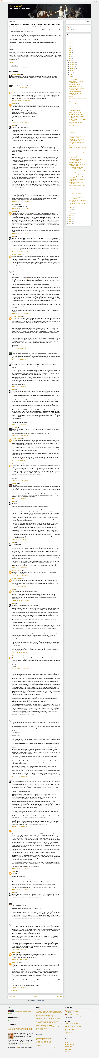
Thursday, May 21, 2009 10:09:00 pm (20, 233)
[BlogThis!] (13, 66)
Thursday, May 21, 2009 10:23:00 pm (20, 267)
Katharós (14, 427)
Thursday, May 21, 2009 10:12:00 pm (20, 251)
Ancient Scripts (68, 1025)
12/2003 (26, 1028)
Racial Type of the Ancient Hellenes (44, 1025)
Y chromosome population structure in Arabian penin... (77, 102)
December (72, 62)
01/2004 (30, 1028)
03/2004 (14, 1029)
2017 (69, 44)
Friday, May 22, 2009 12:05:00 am (20, 348)
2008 (69, 215)
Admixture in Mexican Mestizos (76, 129)
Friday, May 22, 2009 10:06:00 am (20, 435)
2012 (69, 54)
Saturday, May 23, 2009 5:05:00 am (20, 652)
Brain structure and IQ (74, 84)
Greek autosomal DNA (41, 1031)
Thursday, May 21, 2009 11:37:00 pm (20, 313)
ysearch (66, 1035)
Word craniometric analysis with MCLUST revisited (47, 1014)
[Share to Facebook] (15, 66)
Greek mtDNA (39, 1029)
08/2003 (9, 1028)
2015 (69, 48)
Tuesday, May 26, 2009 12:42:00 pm (20, 716)
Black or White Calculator (42, 1044)
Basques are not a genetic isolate (77, 174)
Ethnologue (67, 1027)
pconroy (14, 483)
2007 (69, 217)
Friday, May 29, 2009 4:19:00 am (19, 949)
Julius (13, 871)
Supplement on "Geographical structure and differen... (76, 192)
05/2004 (22, 1029)
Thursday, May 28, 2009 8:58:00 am (20, 889)
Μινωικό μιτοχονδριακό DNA (72, 1011)
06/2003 (26, 1027)
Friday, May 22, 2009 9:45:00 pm (19, 567)
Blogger (52, 1055)
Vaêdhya (67, 1051)
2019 (69, 41)
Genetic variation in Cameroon (76, 150)
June (71, 74)
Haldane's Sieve (68, 1046)
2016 (69, 46)
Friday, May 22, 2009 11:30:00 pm (20, 575)
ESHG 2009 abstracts (74, 145)
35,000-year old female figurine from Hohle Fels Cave (77, 131)
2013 (69, 52)
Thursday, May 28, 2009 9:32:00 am (20, 899)
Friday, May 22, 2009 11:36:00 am (20, 460)
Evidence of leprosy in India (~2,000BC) (75, 94)
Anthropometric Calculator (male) (44, 1041)
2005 (69, 221)
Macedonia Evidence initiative (76, 105)
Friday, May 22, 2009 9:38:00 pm (19, 539)
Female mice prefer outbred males (77, 107)
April (71, 207)
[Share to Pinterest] (17, 66)
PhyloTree (67, 1030)
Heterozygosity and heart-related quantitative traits (77, 89)
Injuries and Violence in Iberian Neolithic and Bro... (76, 143)
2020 (69, 39)
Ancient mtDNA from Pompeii (76, 86)
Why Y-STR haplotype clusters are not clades (46, 1024)
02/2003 (9, 1027)
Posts (70, 27)
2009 (69, 60)
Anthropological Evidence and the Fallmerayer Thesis (48, 1026)
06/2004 (26, 1029)
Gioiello (14, 90)
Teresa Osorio (15, 952)
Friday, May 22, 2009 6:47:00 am (19, 424)
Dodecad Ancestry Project (72, 1014)
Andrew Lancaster (16, 254)
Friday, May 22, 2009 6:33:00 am (19, 386)
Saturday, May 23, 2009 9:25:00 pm (20, 668)
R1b (24, 67)
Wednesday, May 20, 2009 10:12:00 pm (21, 81)
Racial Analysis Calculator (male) (43, 1038)
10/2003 (18, 1028)
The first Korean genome (75, 91)
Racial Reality (68, 1049)
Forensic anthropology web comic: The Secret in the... (77, 198)
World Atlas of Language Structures (73, 1026)
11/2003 (22, 1028)
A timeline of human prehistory (43, 1009)
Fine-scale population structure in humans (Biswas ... (77, 126)
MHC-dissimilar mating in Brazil (76, 96)
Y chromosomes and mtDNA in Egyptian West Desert (76, 160)
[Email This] (11, 66)
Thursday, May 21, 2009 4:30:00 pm (20, 201)
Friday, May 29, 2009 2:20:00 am (19, 920)
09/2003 (14, 1028)
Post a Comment (14, 990)
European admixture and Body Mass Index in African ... (77, 99)
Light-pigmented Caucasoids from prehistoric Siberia (77, 137)
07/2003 (30, 1027)
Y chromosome (29, 67)
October (72, 66)
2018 (69, 42)
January (72, 213)
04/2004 (18, 1029)
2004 (69, 223)
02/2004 (9, 1029)
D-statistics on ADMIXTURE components (75, 1015)
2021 (69, 37)
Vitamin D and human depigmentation (78, 134)
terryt (13, 589)
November (72, 64)
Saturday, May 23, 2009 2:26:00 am (20, 600)
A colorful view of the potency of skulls (45, 1015)
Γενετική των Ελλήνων (71, 1010)
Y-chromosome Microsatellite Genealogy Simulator (48, 1046)
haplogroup (14, 67)
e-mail (17, 1047)
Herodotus (20, 67)
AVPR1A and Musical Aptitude (76, 114)
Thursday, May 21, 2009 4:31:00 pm (20, 208)
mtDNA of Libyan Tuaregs (75, 112)
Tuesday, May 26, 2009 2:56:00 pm (20, 776)
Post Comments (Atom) (38, 1000)
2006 (69, 219)
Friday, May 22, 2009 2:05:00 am (19, 359)
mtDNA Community (69, 1032)
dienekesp (11, 1049)
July (71, 72)
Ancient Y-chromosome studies (72, 1023)
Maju (13, 125)
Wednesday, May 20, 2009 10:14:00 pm (21, 87)
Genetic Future (68, 1042)
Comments (71, 29)
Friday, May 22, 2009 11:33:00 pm (20, 586)
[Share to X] (14, 66)
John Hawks (67, 1048)
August (71, 70)
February (72, 211)
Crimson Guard (16, 74)
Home (35, 996)
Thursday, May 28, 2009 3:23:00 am (20, 868)
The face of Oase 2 (73, 195)
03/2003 (14, 1027)
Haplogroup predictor (70, 1029)
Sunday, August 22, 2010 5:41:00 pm (20, 959)
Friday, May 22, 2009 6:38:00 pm (19, 498)
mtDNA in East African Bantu (75, 162)
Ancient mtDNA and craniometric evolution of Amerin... (76, 82)
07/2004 (30, 1029)
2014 (69, 50)
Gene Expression (69, 1041)
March (71, 209)
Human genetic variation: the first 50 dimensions (47, 1016)
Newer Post (12, 996)
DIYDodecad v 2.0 (40, 1036)
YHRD (66, 1033)
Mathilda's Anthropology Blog (24, 279)
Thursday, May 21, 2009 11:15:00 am (20, 189)
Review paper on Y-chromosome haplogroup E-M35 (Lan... (76, 109)
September (72, 68)
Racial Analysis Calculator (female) (44, 1039)
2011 (69, 56)
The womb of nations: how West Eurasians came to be (48, 1011)
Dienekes (14, 83)
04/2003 (18, 1027)
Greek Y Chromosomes (41, 1028)
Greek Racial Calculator (41, 1045)
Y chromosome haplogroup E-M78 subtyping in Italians (77, 140)
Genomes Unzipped (69, 1044)
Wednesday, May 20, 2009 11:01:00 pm (21, 100)
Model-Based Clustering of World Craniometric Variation (49, 1012)
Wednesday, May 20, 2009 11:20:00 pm (21, 122)
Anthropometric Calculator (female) (44, 1042)
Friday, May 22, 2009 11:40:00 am (20, 480)
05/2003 (22, 1027)
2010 (69, 58)
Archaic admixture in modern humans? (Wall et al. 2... (76, 168)
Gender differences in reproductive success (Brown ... (77, 165)
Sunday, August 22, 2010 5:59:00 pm (20, 987)
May (71, 76)
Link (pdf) (11, 62)
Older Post (59, 996)
